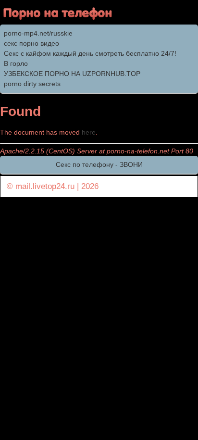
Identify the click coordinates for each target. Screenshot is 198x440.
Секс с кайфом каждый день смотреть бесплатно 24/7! (90, 53)
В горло (16, 63)
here (89, 132)
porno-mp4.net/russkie (38, 33)
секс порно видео (31, 43)
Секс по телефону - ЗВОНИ (99, 164)
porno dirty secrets (32, 84)
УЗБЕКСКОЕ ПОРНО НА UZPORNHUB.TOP (72, 73)
